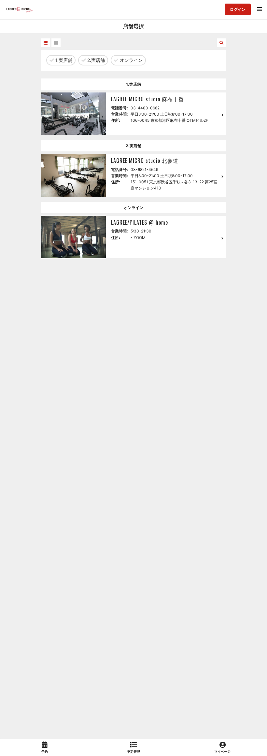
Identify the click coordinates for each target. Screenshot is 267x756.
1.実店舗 (63, 60)
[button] (45, 42)
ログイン (238, 9)
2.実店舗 (95, 60)
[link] (44, 747)
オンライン (131, 60)
